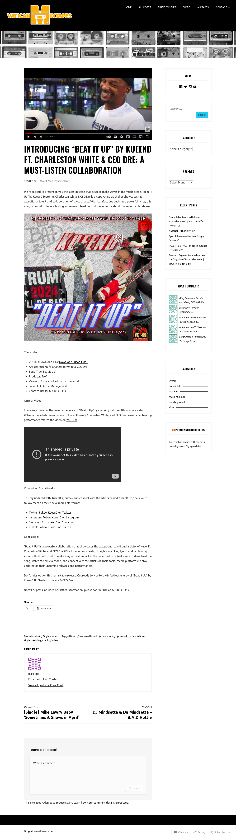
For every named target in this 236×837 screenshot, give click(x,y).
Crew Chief (63, 181)
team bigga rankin (41, 640)
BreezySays (76, 636)
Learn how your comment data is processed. (101, 802)
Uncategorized (177, 402)
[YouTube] (195, 86)
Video (186, 7)
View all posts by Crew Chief (45, 685)
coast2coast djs (92, 636)
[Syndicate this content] (173, 430)
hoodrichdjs (175, 386)
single (27, 640)
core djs (124, 636)
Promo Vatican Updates (190, 430)
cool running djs (110, 636)
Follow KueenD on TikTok (54, 527)
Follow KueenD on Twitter (54, 512)
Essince (183, 307)
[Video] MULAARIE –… (194, 302)
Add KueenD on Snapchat (57, 522)
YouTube (71, 420)
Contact (221, 7)
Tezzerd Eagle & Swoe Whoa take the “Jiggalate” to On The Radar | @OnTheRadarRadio (187, 259)
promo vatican (137, 636)
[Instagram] (190, 86)
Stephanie (184, 336)
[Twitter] (185, 86)
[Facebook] (181, 86)
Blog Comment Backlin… (192, 298)
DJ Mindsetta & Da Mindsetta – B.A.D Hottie (122, 713)
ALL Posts (145, 7)
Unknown (184, 317)
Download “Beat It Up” (73, 361)
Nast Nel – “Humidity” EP (182, 231)
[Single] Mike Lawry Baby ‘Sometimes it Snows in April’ (51, 713)
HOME (128, 7)
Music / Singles (167, 7)
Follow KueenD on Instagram (60, 517)
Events (172, 381)
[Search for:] (190, 108)
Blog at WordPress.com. (39, 831)
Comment (134, 788)
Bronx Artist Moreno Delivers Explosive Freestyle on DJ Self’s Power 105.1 (186, 221)
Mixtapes (203, 7)
